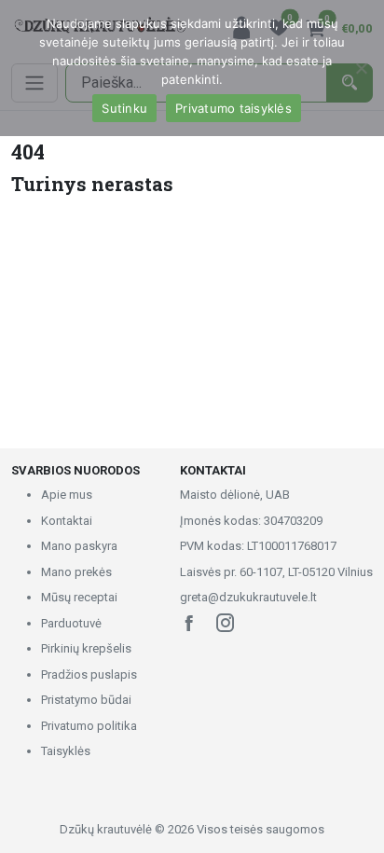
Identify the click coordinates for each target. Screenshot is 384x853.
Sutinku (124, 108)
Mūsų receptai (79, 597)
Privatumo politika (89, 726)
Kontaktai (66, 521)
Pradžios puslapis (89, 674)
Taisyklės (65, 751)
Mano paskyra (79, 546)
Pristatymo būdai (86, 700)
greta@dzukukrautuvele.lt (248, 597)
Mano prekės (76, 572)
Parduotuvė (71, 623)
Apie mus (66, 495)
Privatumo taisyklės (233, 108)
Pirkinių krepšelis (86, 648)
